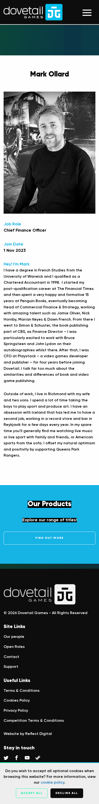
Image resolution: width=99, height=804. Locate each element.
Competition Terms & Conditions (34, 721)
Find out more (49, 538)
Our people (14, 637)
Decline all (67, 793)
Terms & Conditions (22, 691)
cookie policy (52, 783)
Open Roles (14, 647)
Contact (11, 657)
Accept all (32, 793)
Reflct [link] (38, 734)
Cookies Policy (17, 701)
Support (11, 667)
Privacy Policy (16, 711)
